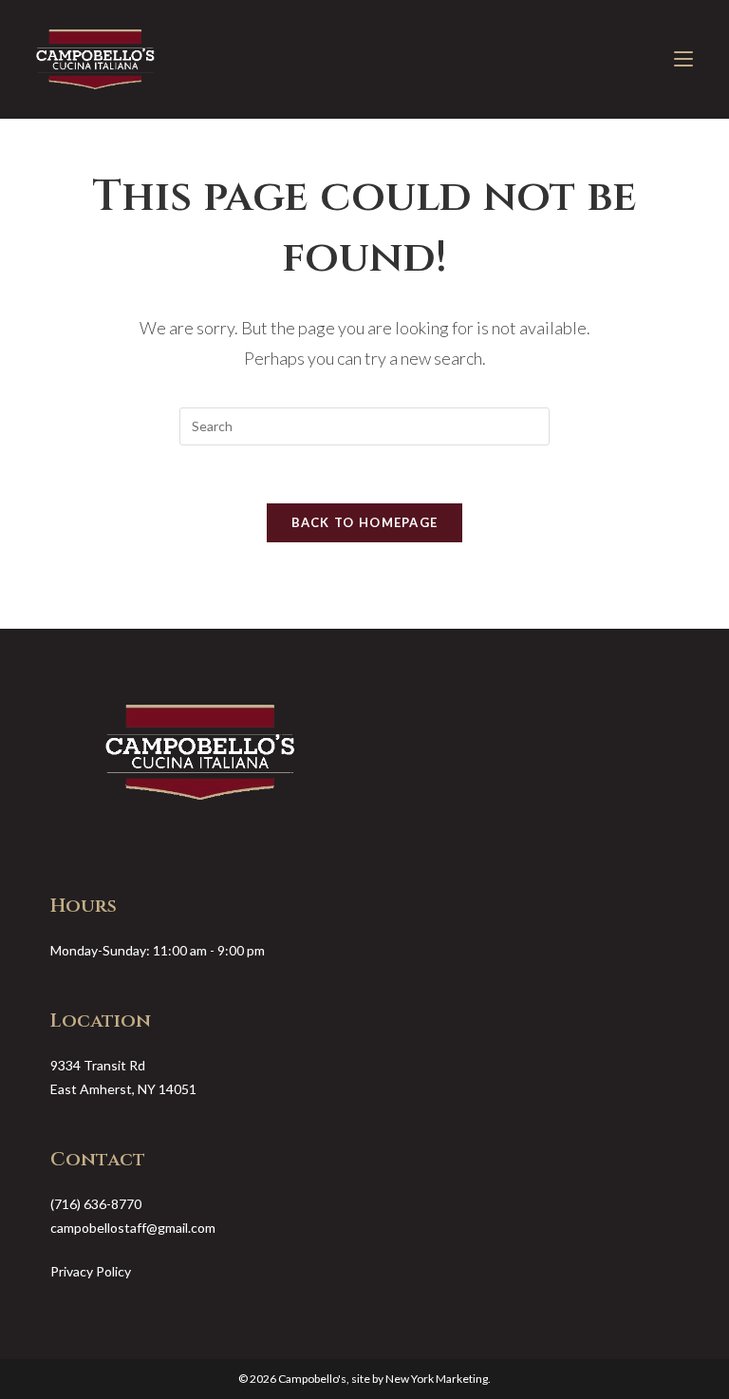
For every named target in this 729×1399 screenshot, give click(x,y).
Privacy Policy (90, 1271)
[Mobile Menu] (683, 58)
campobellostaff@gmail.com (132, 1227)
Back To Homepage (365, 522)
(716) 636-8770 (95, 1204)
